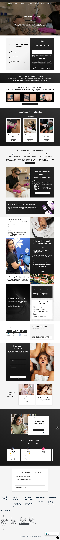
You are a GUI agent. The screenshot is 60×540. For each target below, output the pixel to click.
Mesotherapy (12, 522)
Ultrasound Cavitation (14, 525)
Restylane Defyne (3, 524)
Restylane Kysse (3, 525)
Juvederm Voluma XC (4, 519)
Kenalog (30, 521)
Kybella (12, 519)
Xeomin (2, 529)
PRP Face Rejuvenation (4, 520)
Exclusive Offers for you (30, 1)
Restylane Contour (4, 523)
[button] (17, 394)
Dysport (2, 515)
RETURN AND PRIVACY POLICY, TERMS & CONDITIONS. (30, 536)
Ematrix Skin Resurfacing (22, 515)
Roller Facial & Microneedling (31, 525)
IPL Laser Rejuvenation (23, 518)
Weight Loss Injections (49, 516)
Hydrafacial (31, 517)
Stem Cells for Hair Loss (40, 515)
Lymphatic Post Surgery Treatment (13, 521)
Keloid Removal (31, 520)
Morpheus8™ (31, 518)
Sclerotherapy (22, 525)
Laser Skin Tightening (23, 520)
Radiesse (2, 522)
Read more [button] (14, 459)
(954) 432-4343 (37, 3)
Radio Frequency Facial (32, 523)
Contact (16, 3)
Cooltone (12, 516)
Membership (22, 3)
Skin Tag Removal (31, 522)
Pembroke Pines (43, 3)
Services (9, 3)
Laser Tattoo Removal (22, 524)
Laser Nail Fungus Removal (22, 522)
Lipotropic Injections (49, 514)
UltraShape (12, 524)
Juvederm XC (3, 517)
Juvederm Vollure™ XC (4, 518)
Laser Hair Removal (23, 519)
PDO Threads (3, 521)
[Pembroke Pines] (40, 3)
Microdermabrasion (32, 519)
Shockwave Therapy (13, 523)
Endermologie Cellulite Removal (13, 518)
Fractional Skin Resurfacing (22, 517)
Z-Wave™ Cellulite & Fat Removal (13, 530)
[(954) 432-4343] (34, 3)
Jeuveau (2, 516)
